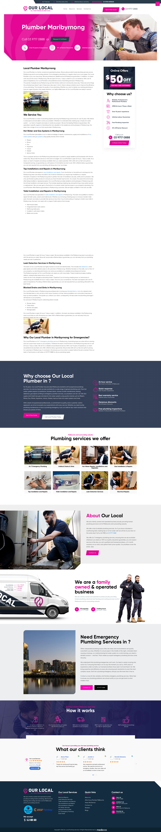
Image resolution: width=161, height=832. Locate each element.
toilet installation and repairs (54, 194)
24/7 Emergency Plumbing (66, 811)
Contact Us (87, 9)
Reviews (87, 807)
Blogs (86, 810)
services (38, 127)
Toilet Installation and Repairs (67, 801)
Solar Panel (61, 813)
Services (79, 9)
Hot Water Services (64, 807)
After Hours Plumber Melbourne (94, 800)
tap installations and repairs (52, 172)
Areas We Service (90, 802)
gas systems (39, 136)
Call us (28, 725)
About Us (72, 9)
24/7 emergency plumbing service (47, 341)
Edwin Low (118, 757)
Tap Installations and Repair (66, 803)
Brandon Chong (65, 757)
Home (65, 9)
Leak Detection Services (65, 799)
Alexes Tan (91, 757)
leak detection (83, 266)
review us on (34, 768)
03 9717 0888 (36, 39)
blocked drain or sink (74, 291)
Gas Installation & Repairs (65, 805)
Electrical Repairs (63, 797)
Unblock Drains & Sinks (64, 809)
